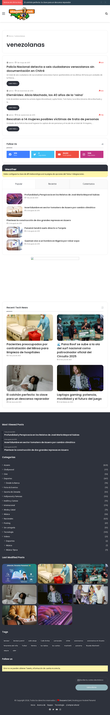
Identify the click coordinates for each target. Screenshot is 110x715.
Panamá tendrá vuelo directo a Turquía (45, 228)
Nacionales (8, 518)
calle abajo (32, 640)
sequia (6, 650)
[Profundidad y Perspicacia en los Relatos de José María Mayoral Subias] (14, 198)
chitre (68, 640)
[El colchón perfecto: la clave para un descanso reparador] (30, 378)
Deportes (8, 478)
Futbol (24, 645)
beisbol (6, 640)
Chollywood (9, 469)
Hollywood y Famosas (13, 496)
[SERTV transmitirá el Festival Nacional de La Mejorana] (90, 594)
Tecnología (8, 532)
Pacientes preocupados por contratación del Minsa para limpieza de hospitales (27, 348)
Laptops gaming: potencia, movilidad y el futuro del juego (79, 397)
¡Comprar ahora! (72, 705)
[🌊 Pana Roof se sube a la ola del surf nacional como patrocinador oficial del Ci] (80, 327)
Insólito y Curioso (11, 500)
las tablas (44, 645)
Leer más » (13, 83)
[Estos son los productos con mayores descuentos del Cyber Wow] (19, 615)
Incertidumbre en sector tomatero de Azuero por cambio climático (59, 207)
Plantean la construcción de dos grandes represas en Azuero (39, 220)
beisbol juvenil (18, 640)
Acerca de (41, 705)
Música (7, 514)
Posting (7, 523)
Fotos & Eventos (11, 487)
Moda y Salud (9, 509)
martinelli (67, 645)
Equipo (50, 705)
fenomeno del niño (11, 645)
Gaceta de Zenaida (12, 492)
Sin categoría (9, 527)
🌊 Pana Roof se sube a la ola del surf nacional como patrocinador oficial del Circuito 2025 (78, 350)
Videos (7, 536)
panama (78, 645)
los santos (56, 645)
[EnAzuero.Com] (22, 13)
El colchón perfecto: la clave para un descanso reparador (47, 2)
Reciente (52, 184)
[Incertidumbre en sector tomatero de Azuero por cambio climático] (14, 211)
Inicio (10, 36)
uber (14, 650)
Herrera (34, 645)
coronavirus (78, 640)
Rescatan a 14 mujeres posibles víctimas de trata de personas (53, 119)
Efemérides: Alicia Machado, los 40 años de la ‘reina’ (45, 95)
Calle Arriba (45, 640)
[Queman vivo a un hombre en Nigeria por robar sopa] (14, 245)
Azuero (7, 465)
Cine (6, 474)
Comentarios (89, 184)
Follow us (7, 658)
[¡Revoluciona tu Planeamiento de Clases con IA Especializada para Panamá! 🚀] (19, 573)
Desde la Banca (12, 483)
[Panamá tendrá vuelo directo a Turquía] (14, 232)
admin (11, 62)
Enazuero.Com (65, 700)
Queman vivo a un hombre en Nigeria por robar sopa (51, 240)
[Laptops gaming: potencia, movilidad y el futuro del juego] (80, 378)
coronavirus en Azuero (95, 640)
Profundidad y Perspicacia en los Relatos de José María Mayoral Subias (62, 194)
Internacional (9, 505)
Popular (18, 184)
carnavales (58, 640)
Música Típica (12, 550)
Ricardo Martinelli (92, 645)
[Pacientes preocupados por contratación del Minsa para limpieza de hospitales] (30, 327)
